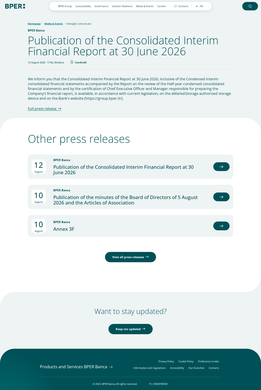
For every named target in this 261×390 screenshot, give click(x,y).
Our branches (196, 368)
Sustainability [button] (83, 6)
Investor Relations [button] (122, 6)
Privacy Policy (166, 361)
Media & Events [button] (145, 6)
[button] (250, 6)
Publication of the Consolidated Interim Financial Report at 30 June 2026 (123, 169)
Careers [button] (161, 6)
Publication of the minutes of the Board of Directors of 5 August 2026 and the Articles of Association (125, 199)
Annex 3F (63, 229)
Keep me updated (128, 329)
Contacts (183, 6)
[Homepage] (15, 6)
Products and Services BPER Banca (74, 366)
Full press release (42, 109)
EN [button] (201, 6)
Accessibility (177, 368)
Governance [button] (101, 6)
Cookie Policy (186, 361)
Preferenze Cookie (208, 361)
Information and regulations (150, 368)
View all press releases (128, 257)
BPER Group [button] (65, 6)
